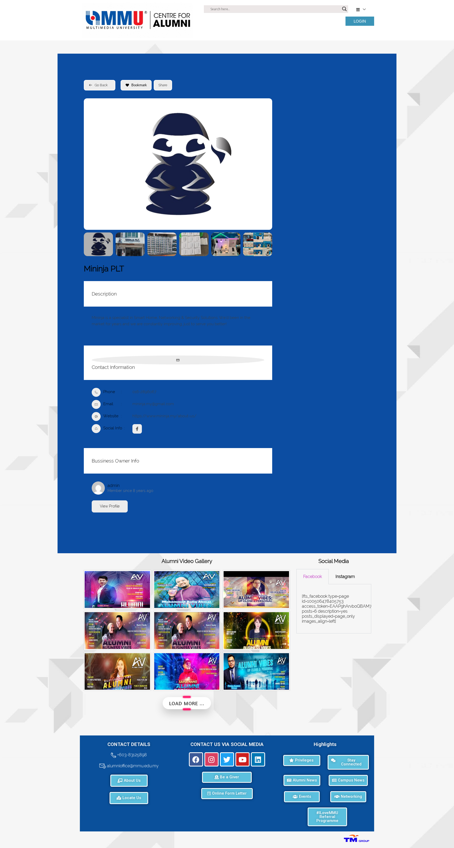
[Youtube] (242, 759)
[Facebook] (196, 759)
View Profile (110, 506)
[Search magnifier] (344, 9)
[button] (91, 164)
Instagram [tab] (345, 576)
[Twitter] (227, 759)
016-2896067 (144, 391)
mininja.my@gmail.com (153, 404)
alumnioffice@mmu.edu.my (132, 765)
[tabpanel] (333, 608)
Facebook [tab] (312, 576)
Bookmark (139, 85)
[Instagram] (211, 759)
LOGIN (360, 21)
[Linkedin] (258, 759)
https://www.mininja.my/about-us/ (164, 416)
